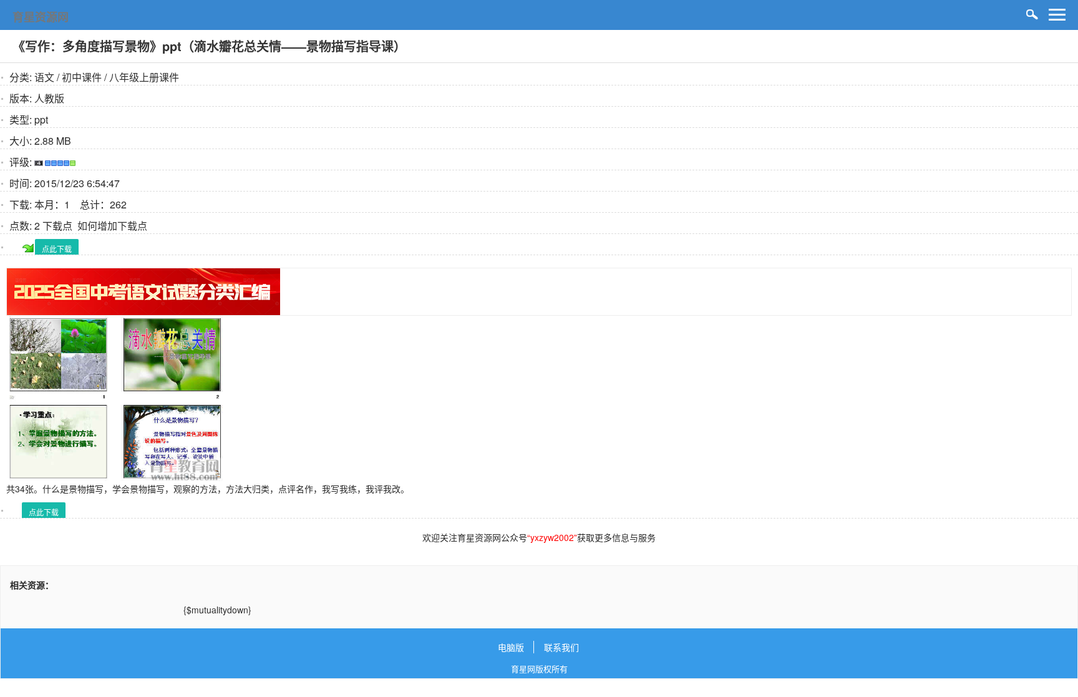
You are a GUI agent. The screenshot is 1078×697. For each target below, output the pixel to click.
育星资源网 (40, 17)
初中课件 (82, 77)
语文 (44, 77)
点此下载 (57, 248)
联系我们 (561, 647)
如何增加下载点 (112, 225)
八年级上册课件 (144, 77)
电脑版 (511, 647)
